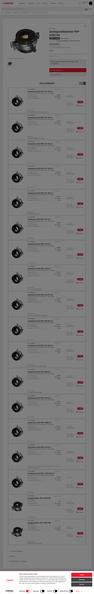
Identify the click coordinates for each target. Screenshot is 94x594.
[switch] (42, 591)
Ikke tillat (81, 584)
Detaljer (78, 591)
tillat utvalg (82, 579)
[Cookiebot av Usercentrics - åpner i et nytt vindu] (9, 591)
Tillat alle (81, 574)
